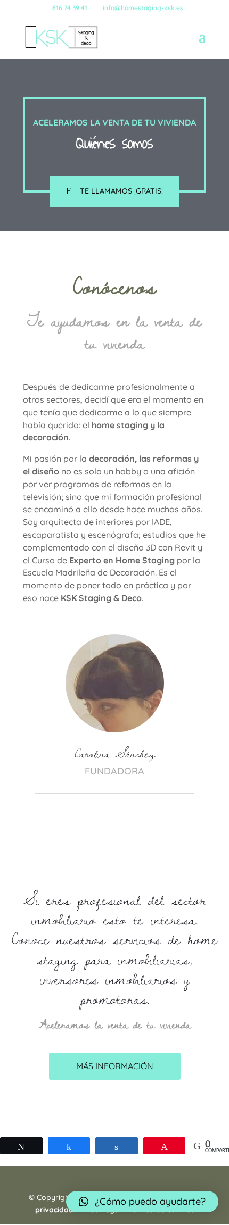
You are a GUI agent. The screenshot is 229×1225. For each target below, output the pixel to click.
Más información (114, 1066)
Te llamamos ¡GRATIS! (121, 191)
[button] (142, 1201)
